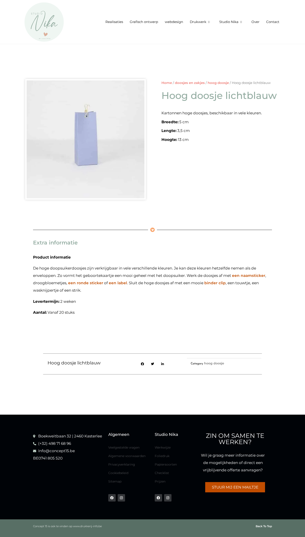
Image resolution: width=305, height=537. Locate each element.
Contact (272, 22)
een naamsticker (248, 275)
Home (166, 83)
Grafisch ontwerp (144, 22)
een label (118, 283)
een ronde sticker (85, 283)
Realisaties (114, 22)
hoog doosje (218, 83)
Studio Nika (228, 22)
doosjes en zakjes (190, 83)
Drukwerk (198, 22)
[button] (143, 364)
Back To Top (264, 526)
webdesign (174, 22)
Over (255, 22)
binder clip (215, 283)
